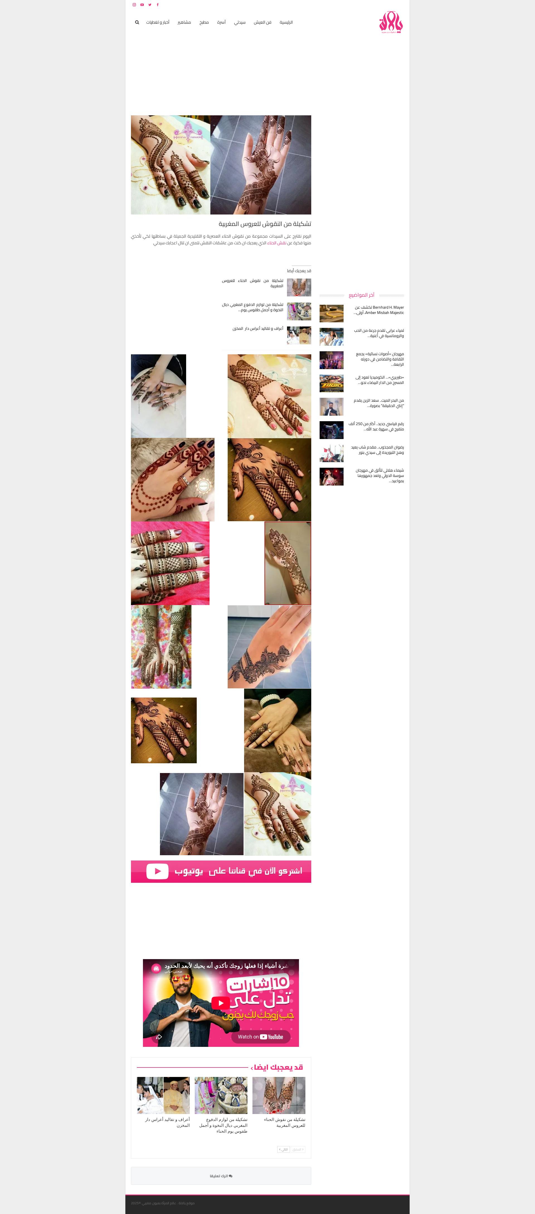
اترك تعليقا (219, 1175)
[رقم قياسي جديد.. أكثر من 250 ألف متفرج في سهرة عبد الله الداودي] (332, 430)
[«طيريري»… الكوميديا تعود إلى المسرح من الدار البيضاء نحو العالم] (332, 384)
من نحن (399, 4)
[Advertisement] (362, 198)
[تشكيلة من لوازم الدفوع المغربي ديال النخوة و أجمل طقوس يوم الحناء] (299, 311)
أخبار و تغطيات (157, 22)
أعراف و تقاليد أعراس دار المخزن (258, 328)
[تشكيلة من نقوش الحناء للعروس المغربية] (299, 287)
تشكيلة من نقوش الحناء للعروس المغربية (253, 283)
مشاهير (184, 22)
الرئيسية (286, 22)
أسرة (221, 22)
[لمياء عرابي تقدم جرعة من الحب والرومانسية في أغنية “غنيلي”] (332, 337)
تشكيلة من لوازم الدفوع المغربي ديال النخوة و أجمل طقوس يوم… (253, 307)
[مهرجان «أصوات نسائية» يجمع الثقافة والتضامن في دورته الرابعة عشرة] (332, 360)
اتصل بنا (368, 4)
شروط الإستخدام (350, 4)
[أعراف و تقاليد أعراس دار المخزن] (299, 335)
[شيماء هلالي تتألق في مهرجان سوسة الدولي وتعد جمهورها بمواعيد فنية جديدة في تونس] (332, 477)
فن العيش (262, 22)
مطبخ (204, 22)
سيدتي (239, 22)
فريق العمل (384, 4)
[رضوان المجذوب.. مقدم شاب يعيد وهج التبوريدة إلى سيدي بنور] (332, 453)
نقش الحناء (276, 243)
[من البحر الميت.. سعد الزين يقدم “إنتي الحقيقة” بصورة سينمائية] (332, 407)
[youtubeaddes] (221, 871)
